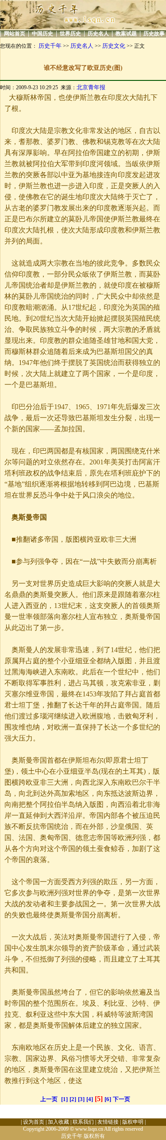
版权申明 (132, 1122)
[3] (81, 1099)
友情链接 (108, 1122)
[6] (107, 1099)
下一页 (121, 1099)
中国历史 (42, 33)
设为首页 (33, 1122)
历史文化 (113, 45)
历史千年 (50, 45)
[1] (64, 1099)
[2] (72, 1099)
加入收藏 (58, 1122)
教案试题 (126, 33)
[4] (89, 1099)
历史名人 (98, 33)
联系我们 (83, 1122)
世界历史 (70, 33)
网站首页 (14, 33)
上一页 (49, 1099)
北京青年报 (91, 87)
